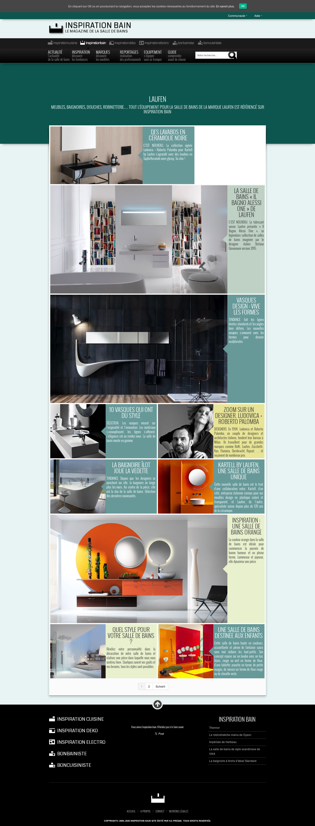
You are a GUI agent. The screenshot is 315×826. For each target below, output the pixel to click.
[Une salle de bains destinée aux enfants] (185, 651)
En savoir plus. (225, 6)
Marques (103, 55)
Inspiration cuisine (61, 43)
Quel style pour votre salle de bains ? (131, 635)
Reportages (130, 55)
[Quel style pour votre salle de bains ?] (78, 651)
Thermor (214, 727)
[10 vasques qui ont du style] (78, 431)
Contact (159, 811)
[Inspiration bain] (158, 798)
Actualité (59, 55)
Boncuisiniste (209, 43)
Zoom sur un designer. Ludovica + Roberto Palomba (238, 415)
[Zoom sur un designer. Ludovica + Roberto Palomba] (185, 431)
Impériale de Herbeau (223, 742)
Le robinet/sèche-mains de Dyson (230, 735)
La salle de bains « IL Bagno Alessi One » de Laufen (246, 202)
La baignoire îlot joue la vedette (131, 467)
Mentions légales (178, 811)
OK (243, 6)
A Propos (145, 811)
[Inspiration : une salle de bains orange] (138, 569)
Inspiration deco (122, 43)
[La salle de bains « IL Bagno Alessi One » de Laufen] (138, 239)
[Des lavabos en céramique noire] (96, 155)
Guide (177, 55)
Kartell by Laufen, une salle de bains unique (239, 470)
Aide (257, 16)
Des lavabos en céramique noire (168, 134)
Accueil (131, 811)
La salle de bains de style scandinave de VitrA (234, 751)
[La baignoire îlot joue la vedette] (78, 486)
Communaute (236, 16)
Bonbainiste (183, 43)
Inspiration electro (153, 43)
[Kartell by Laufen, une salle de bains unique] (185, 486)
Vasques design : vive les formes (246, 306)
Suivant (160, 686)
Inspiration (81, 55)
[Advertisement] (157, 82)
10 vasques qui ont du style (131, 412)
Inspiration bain (98, 25)
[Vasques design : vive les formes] (138, 349)
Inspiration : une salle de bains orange (246, 526)
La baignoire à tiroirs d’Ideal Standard (232, 761)
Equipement (153, 55)
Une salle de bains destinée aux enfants (239, 632)
